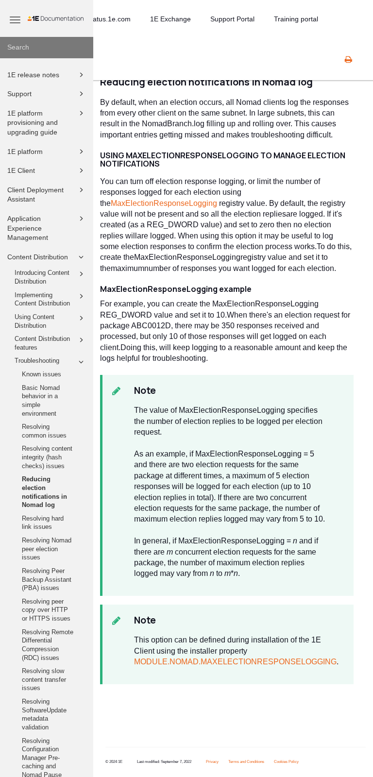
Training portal (296, 19)
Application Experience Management (27, 228)
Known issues (41, 374)
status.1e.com (109, 19)
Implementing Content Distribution (42, 299)
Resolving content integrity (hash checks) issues (47, 457)
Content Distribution (37, 257)
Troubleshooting (37, 360)
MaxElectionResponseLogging (165, 203)
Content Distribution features (42, 343)
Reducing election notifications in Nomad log (44, 492)
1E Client (21, 170)
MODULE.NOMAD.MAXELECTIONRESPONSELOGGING (235, 662)
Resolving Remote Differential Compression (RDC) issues (47, 645)
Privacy (212, 762)
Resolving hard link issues (43, 523)
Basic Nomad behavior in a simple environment (41, 401)
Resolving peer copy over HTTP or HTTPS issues (46, 610)
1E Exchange (170, 19)
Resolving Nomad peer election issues (46, 549)
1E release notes (33, 75)
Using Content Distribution (34, 321)
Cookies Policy (286, 762)
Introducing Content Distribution (42, 277)
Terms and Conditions (246, 762)
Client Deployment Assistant (35, 194)
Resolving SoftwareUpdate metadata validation (44, 714)
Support (19, 94)
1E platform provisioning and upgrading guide (32, 122)
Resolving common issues (44, 431)
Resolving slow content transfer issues (44, 680)
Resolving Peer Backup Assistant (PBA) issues (46, 579)
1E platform (25, 151)
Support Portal (232, 19)
